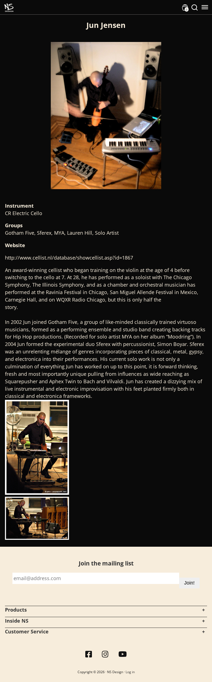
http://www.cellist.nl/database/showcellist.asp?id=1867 (69, 257)
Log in (130, 672)
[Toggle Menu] (205, 7)
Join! (189, 583)
